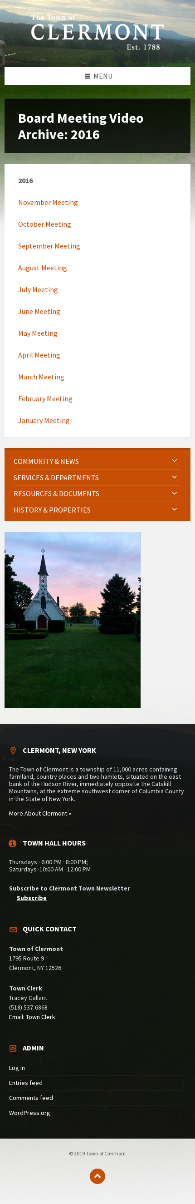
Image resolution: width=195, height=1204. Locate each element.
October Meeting (44, 224)
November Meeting (48, 202)
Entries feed (26, 1083)
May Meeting (38, 333)
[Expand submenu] (174, 461)
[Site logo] (97, 48)
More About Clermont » (40, 813)
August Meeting (42, 267)
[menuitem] (97, 461)
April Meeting (39, 354)
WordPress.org (29, 1113)
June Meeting (39, 311)
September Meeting (49, 245)
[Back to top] (97, 1176)
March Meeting (41, 376)
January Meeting (44, 420)
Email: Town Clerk (32, 1017)
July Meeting (38, 289)
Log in (17, 1068)
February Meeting (45, 398)
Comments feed (31, 1098)
